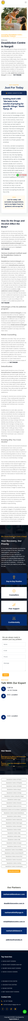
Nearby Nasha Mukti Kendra (11, 968)
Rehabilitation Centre (9, 981)
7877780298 (23, 175)
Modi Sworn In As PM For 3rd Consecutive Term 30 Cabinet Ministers (13, 757)
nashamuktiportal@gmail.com (12, 1004)
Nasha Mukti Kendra (9, 961)
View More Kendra (14, 871)
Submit (6, 675)
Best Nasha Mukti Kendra (10, 992)
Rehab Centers (7, 988)
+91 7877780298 (12, 690)
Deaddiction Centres (9, 985)
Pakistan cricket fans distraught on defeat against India (13, 764)
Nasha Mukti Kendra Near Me (12, 965)
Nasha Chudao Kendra (10, 972)
